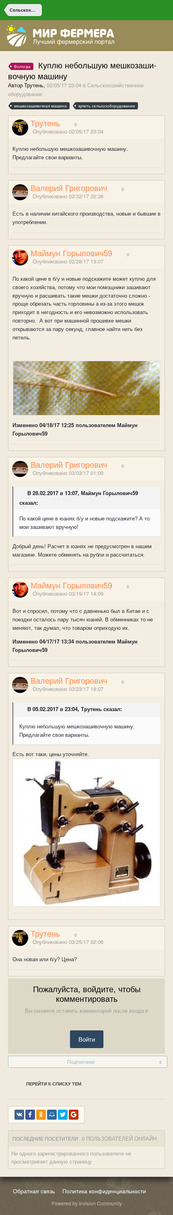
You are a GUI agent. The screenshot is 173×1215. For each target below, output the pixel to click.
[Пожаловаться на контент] (152, 132)
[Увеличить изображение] (86, 832)
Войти (86, 1039)
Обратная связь (34, 1191)
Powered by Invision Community (86, 1203)
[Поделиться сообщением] (162, 132)
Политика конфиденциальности (104, 1191)
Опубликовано (68, 131)
